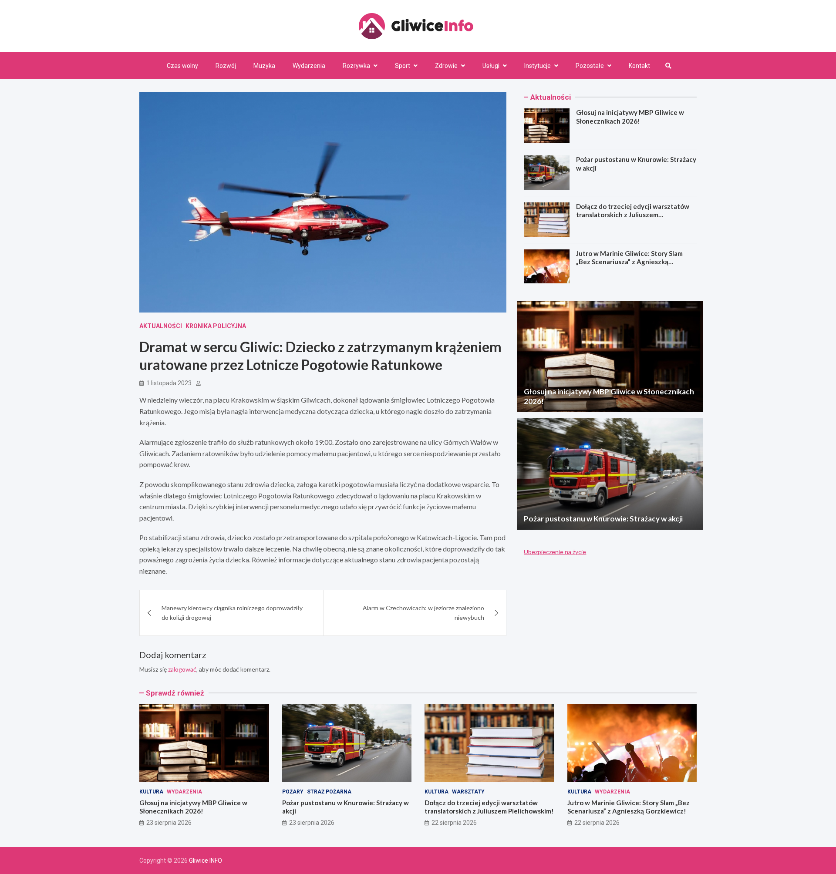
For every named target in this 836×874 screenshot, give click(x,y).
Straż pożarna (329, 792)
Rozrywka (356, 65)
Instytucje (537, 65)
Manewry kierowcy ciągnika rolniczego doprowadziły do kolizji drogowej (232, 612)
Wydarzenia (309, 65)
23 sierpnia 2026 (169, 822)
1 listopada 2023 (169, 383)
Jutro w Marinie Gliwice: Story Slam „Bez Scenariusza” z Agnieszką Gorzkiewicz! (629, 261)
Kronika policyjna (215, 326)
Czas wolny (182, 65)
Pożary (292, 792)
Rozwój (226, 65)
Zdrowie (446, 65)
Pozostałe (590, 65)
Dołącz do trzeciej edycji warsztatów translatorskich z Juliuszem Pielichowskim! (632, 214)
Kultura (151, 792)
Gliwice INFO (205, 860)
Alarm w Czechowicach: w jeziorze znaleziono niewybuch (423, 612)
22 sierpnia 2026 (454, 822)
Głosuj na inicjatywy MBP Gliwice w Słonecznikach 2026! (630, 116)
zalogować (182, 669)
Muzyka (264, 65)
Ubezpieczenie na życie (555, 551)
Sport (402, 65)
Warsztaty (468, 792)
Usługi (490, 65)
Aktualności (160, 326)
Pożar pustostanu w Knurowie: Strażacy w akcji (603, 518)
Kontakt (639, 65)
